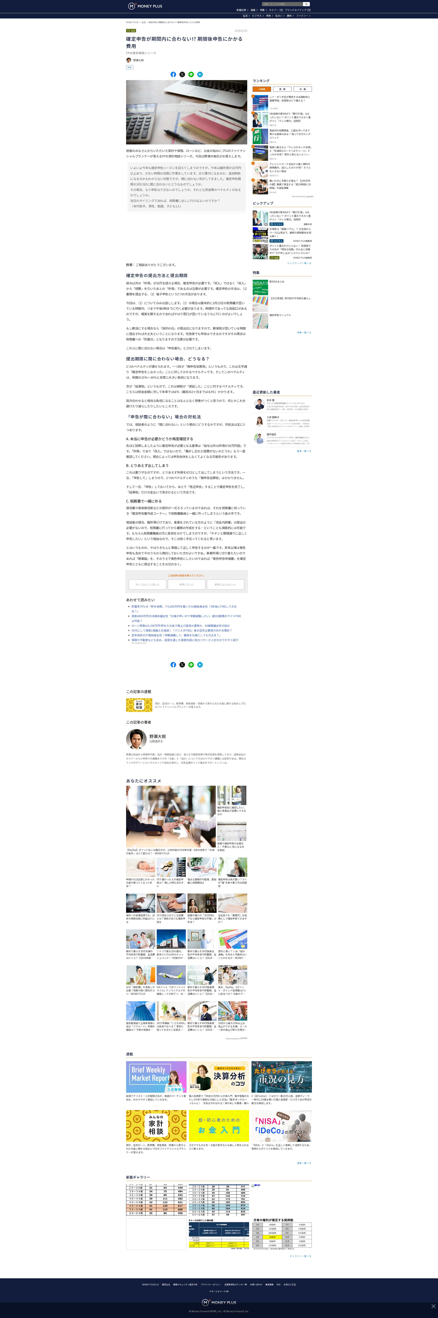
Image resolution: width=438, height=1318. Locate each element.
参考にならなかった (225, 584)
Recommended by (233, 1038)
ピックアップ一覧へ (298, 263)
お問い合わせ (256, 1284)
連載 (253, 10)
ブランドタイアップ (297, 10)
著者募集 (269, 1284)
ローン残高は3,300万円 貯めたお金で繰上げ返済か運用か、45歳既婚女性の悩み (181, 625)
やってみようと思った (148, 584)
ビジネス (257, 15)
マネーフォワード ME (219, 1291)
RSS (278, 1284)
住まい (278, 15)
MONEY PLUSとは (150, 1284)
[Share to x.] (182, 74)
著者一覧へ (303, 450)
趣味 (289, 15)
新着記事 (241, 10)
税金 (130, 67)
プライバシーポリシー (211, 1284)
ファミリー (302, 15)
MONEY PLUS (132, 22)
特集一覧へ (303, 332)
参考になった (186, 584)
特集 (262, 10)
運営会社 (166, 1284)
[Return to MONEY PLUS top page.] (145, 6)
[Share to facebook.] (173, 74)
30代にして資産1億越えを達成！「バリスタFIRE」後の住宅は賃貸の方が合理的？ (182, 630)
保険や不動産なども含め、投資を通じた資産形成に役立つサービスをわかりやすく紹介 (185, 640)
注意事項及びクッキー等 (235, 1284)
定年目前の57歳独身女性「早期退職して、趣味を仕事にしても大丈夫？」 (177, 635)
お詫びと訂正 (290, 1284)
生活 (245, 15)
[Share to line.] (191, 74)
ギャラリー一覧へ (299, 1256)
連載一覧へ (303, 1162)
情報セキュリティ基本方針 (185, 1284)
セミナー (275, 10)
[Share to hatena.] (200, 74)
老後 (268, 15)
